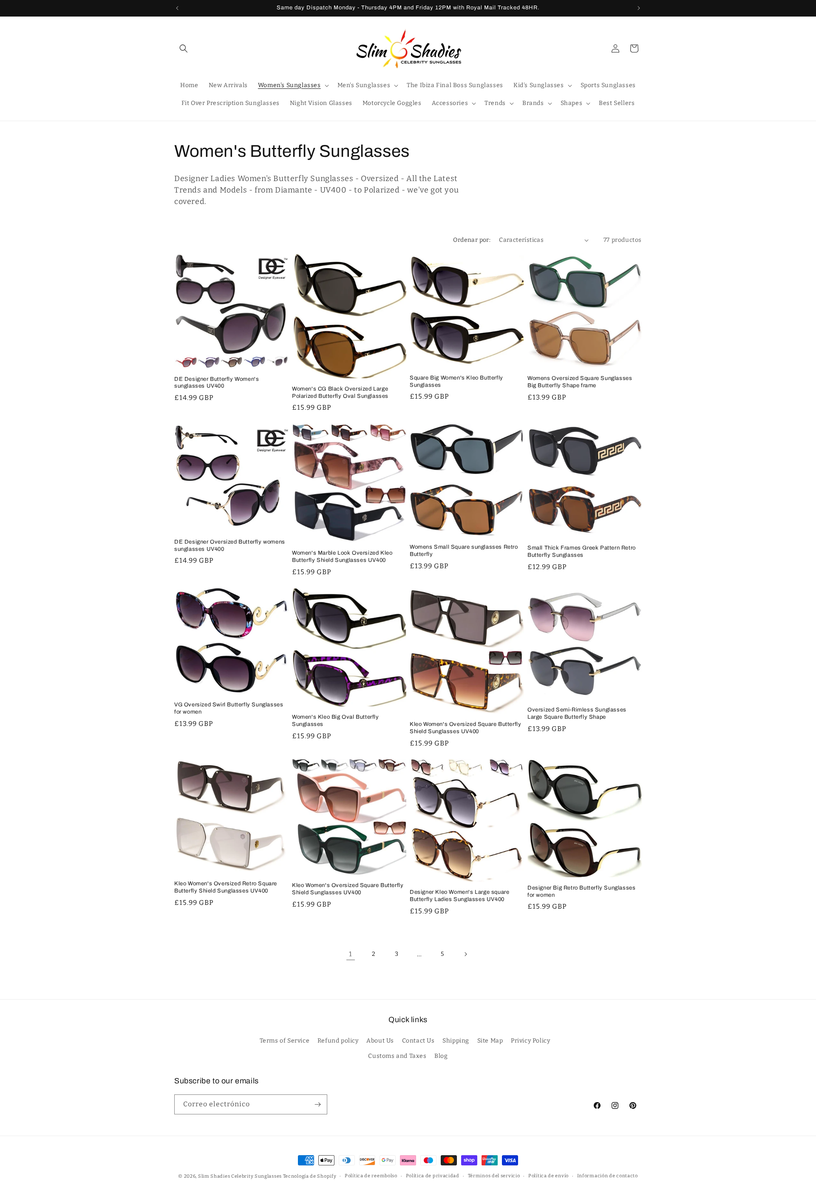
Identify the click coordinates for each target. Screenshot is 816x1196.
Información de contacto (607, 1176)
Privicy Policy (530, 1041)
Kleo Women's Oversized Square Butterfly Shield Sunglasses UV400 (465, 727)
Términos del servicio (494, 1176)
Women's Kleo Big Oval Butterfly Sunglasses (335, 720)
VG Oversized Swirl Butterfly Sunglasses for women (228, 708)
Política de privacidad (432, 1176)
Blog (441, 1056)
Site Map (490, 1041)
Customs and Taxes (397, 1056)
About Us (380, 1041)
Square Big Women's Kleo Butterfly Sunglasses (456, 381)
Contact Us (418, 1041)
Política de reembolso (371, 1176)
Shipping (455, 1041)
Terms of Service (285, 1041)
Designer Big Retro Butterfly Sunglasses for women (581, 891)
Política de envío (548, 1176)
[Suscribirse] (317, 1104)
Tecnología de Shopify (310, 1176)
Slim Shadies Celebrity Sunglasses (240, 1176)
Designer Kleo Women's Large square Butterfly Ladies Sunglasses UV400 (459, 895)
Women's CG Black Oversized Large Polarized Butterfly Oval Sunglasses (340, 392)
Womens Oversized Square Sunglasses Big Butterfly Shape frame (579, 381)
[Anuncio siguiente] (638, 8)
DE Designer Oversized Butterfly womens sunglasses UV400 (229, 545)
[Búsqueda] (183, 48)
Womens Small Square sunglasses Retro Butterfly (464, 550)
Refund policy (338, 1041)
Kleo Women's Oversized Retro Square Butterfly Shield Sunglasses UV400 (225, 887)
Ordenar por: (471, 240)
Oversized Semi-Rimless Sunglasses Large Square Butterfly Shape (576, 713)
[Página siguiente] (465, 954)
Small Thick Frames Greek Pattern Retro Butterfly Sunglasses (581, 551)
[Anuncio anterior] (177, 8)
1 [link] (350, 954)
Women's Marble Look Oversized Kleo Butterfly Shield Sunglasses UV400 (342, 556)
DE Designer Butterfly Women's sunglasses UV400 (216, 382)
